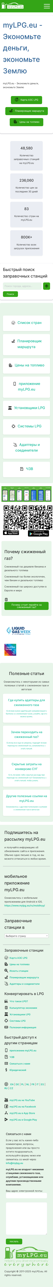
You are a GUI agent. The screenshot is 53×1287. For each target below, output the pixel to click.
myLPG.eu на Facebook (23, 1106)
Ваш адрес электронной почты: (24, 1190)
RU (6, 1088)
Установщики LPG (20, 1014)
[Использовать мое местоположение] (46, 286)
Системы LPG (18, 1020)
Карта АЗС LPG (29, 99)
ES (42, 1084)
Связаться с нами (20, 1063)
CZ (11, 1088)
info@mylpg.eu (14, 1163)
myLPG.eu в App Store (22, 1113)
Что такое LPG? (19, 1001)
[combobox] (26, 936)
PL (22, 1084)
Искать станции (19, 970)
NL (27, 1084)
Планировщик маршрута (29, 110)
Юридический (18, 1070)
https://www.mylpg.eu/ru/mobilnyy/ (24, 905)
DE (17, 1084)
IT (38, 1084)
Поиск (10, 294)
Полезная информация (23, 1027)
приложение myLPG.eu (23, 1050)
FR (33, 1084)
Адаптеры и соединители (25, 983)
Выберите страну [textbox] (16, 935)
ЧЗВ (12, 1057)
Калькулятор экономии (23, 1007)
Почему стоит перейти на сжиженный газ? (26, 606)
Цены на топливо (29, 121)
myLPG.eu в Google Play (23, 1119)
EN (12, 1084)
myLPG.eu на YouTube (22, 1100)
